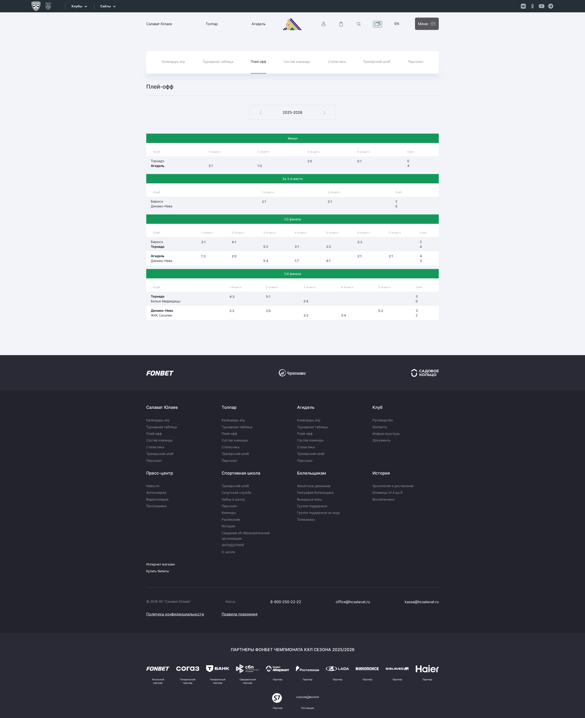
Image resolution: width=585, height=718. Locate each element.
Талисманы (306, 519)
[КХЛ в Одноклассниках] (532, 6)
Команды (229, 513)
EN (396, 23)
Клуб (377, 407)
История (228, 526)
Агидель (259, 24)
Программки (156, 506)
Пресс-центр (159, 473)
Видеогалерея (157, 499)
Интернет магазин (160, 564)
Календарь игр (173, 61)
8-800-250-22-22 (285, 601)
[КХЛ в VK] (523, 6)
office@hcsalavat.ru (353, 601)
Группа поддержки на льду (318, 513)
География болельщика (315, 492)
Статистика (337, 61)
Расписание (231, 519)
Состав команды (297, 61)
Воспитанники (383, 499)
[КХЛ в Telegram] (550, 6)
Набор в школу (233, 499)
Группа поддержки (312, 506)
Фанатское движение (313, 486)
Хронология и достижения (393, 486)
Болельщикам (311, 473)
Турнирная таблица (218, 61)
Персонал (415, 61)
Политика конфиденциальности (175, 614)
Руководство (382, 420)
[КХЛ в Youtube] (541, 6)
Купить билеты (157, 571)
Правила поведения (240, 614)
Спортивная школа (241, 473)
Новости (152, 486)
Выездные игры (309, 499)
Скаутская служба (236, 492)
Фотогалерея (156, 492)
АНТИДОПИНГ (233, 545)
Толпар (212, 24)
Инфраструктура (385, 434)
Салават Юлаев (159, 24)
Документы (381, 440)
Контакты (379, 427)
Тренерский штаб (376, 61)
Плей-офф (258, 61)
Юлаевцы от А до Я (387, 492)
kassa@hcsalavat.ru (422, 601)
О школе (228, 552)
